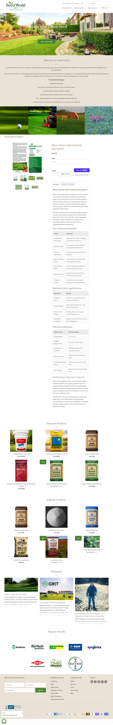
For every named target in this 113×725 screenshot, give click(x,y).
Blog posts (56, 571)
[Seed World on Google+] (98, 681)
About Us (73, 684)
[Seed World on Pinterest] (102, 681)
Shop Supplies (79, 8)
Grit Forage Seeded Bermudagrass (52, 602)
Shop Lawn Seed (42, 124)
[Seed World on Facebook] (95, 681)
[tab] (56, 184)
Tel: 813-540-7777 (68, 3)
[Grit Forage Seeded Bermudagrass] (56, 589)
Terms (72, 687)
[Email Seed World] (105, 681)
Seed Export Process (57, 690)
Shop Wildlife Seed (99, 126)
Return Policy (54, 687)
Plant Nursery (92, 8)
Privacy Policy (75, 690)
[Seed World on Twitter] (91, 681)
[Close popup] (22, 712)
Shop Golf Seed (14, 124)
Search (73, 681)
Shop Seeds (67, 8)
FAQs (52, 684)
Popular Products (56, 499)
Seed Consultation (56, 696)
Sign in (77, 3)
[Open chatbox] (3, 721)
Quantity (54, 170)
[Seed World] (15, 6)
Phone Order (54, 693)
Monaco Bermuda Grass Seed (15, 594)
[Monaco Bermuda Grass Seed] (21, 585)
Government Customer (57, 699)
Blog (72, 693)
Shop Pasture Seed (20, 39)
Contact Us (54, 681)
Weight (53, 158)
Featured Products (56, 423)
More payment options (81, 174)
